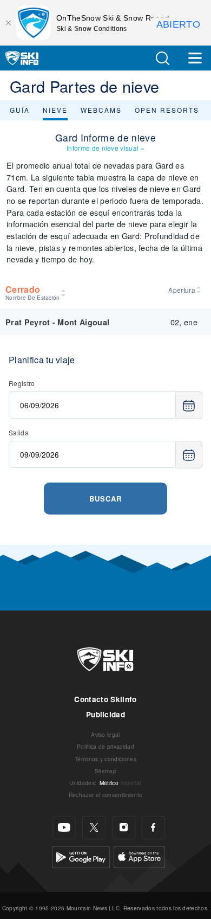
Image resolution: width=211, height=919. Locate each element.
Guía (20, 109)
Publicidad (105, 714)
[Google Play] (81, 855)
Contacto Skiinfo (105, 699)
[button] (162, 58)
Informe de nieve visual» (105, 147)
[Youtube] (64, 827)
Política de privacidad (105, 746)
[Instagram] (123, 827)
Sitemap (105, 771)
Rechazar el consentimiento (105, 795)
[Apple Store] (139, 855)
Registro (22, 383)
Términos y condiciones (105, 759)
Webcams (101, 109)
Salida (19, 432)
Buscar (105, 498)
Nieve (55, 109)
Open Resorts (167, 109)
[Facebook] (153, 827)
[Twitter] (94, 827)
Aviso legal (105, 734)
